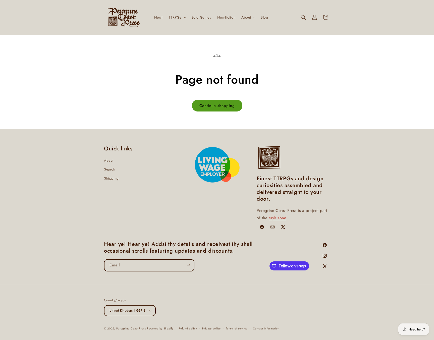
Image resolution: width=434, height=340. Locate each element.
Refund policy (188, 328)
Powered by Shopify (160, 328)
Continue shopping (217, 105)
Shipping (111, 178)
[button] (177, 17)
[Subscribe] (188, 265)
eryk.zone (277, 218)
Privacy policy (211, 328)
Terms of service (237, 328)
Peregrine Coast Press (131, 328)
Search (109, 169)
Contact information (266, 328)
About (109, 160)
